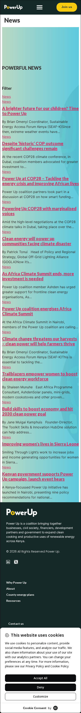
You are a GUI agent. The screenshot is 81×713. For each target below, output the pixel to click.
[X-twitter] (16, 562)
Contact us (16, 623)
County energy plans (20, 594)
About (10, 588)
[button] (39, 7)
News (6, 97)
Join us (66, 7)
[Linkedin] (8, 562)
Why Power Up (16, 582)
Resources (13, 600)
